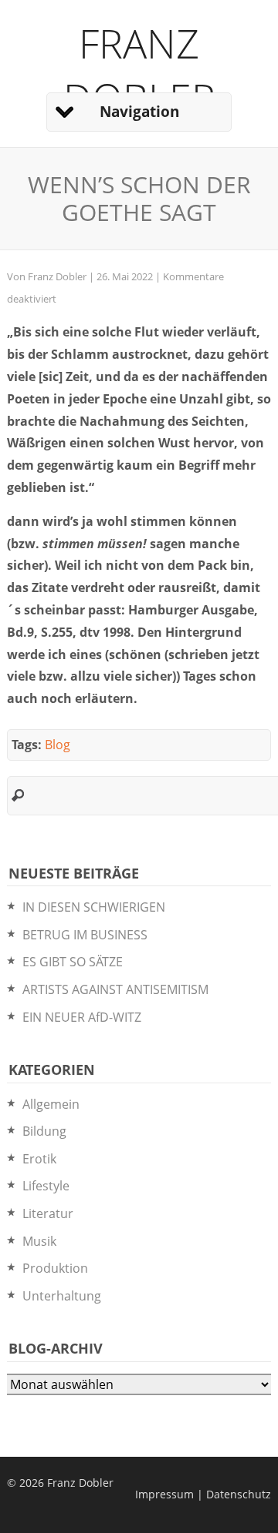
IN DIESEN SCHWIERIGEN (93, 907)
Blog (57, 744)
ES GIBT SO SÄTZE (72, 961)
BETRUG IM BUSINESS (84, 934)
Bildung (44, 1131)
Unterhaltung (61, 1295)
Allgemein (51, 1104)
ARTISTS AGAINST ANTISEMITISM (115, 989)
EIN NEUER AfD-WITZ (81, 1017)
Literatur (47, 1213)
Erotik (39, 1158)
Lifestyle (46, 1185)
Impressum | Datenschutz (203, 1494)
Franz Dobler (139, 70)
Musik (39, 1241)
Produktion (55, 1268)
